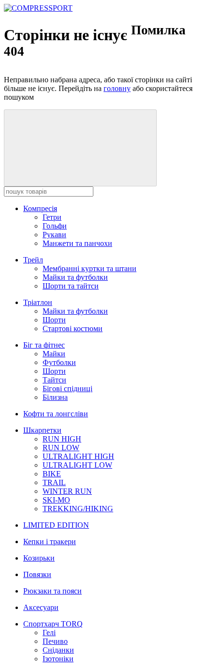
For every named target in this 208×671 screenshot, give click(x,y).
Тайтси (54, 380)
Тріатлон (37, 302)
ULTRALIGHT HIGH (78, 456)
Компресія (40, 208)
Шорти (54, 320)
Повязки (37, 574)
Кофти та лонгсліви (55, 414)
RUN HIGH (62, 439)
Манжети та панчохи (77, 243)
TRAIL (54, 482)
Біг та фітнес (44, 345)
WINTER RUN (67, 491)
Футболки (59, 362)
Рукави (54, 234)
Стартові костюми (73, 328)
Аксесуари (41, 607)
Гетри (52, 217)
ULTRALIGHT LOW (77, 465)
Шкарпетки (42, 430)
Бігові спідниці (67, 388)
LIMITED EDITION (56, 525)
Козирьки (39, 558)
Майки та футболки (75, 277)
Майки (54, 354)
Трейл (33, 260)
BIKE (52, 474)
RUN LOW (61, 447)
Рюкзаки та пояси (52, 591)
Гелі (49, 632)
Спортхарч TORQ (53, 624)
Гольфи (55, 226)
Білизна (55, 397)
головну (117, 88)
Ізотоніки (58, 659)
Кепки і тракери (49, 541)
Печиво (55, 641)
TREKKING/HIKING (78, 508)
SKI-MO (56, 500)
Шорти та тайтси (71, 286)
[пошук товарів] (80, 147)
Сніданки (58, 650)
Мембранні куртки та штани (89, 268)
